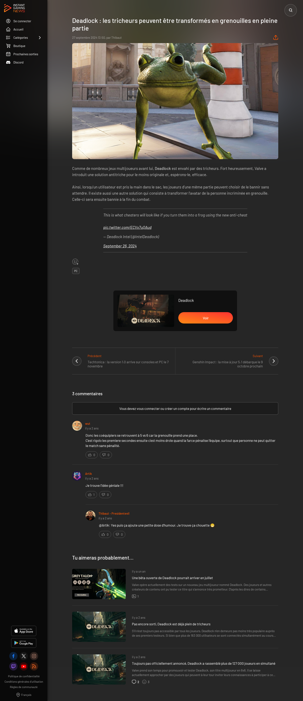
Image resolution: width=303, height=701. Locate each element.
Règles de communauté (24, 687)
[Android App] (23, 643)
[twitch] (13, 666)
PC (76, 271)
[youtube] (24, 666)
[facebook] (13, 656)
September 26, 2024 (120, 245)
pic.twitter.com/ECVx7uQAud (127, 227)
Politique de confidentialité (24, 676)
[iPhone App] (23, 631)
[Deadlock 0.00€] (145, 311)
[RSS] (34, 666)
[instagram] (34, 656)
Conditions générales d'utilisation (24, 681)
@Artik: (105, 525)
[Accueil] (14, 8)
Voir (206, 318)
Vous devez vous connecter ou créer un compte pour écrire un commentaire (175, 408)
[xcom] (24, 656)
